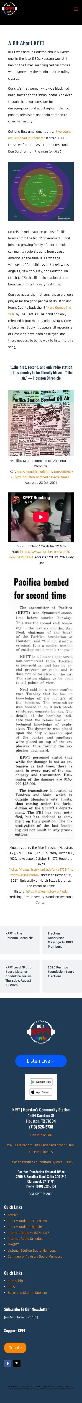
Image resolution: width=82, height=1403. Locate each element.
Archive (13, 1215)
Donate (15, 1348)
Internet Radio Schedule (26, 1238)
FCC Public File (41, 1135)
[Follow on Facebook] (7, 1363)
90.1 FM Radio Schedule (25, 1226)
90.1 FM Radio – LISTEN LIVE (28, 1221)
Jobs (11, 1286)
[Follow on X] (16, 1363)
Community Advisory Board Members (35, 1256)
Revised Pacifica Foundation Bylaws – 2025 (41, 1162)
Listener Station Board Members (32, 1250)
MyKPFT (13, 1244)
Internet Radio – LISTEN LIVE (28, 1232)
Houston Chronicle (47, 378)
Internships (16, 1281)
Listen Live (38, 1061)
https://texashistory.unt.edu (47, 891)
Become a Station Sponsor (27, 1292)
